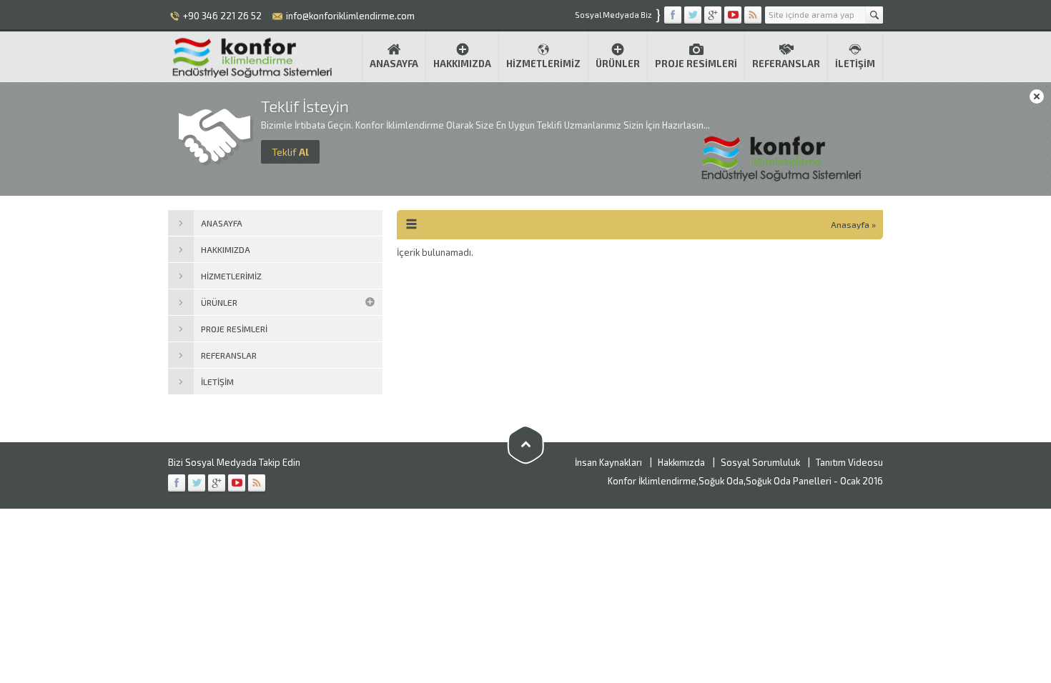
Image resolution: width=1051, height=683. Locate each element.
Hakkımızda (462, 63)
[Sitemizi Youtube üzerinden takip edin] (732, 15)
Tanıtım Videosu (849, 462)
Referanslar (786, 63)
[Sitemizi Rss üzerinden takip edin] (752, 15)
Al (290, 152)
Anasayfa (394, 63)
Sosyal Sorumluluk (760, 462)
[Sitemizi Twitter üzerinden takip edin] (692, 15)
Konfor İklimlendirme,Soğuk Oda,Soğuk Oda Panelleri (720, 481)
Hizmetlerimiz (543, 63)
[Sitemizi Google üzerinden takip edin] (712, 15)
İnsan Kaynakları (608, 462)
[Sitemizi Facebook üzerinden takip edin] (672, 15)
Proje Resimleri (696, 63)
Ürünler (618, 63)
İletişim (855, 63)
